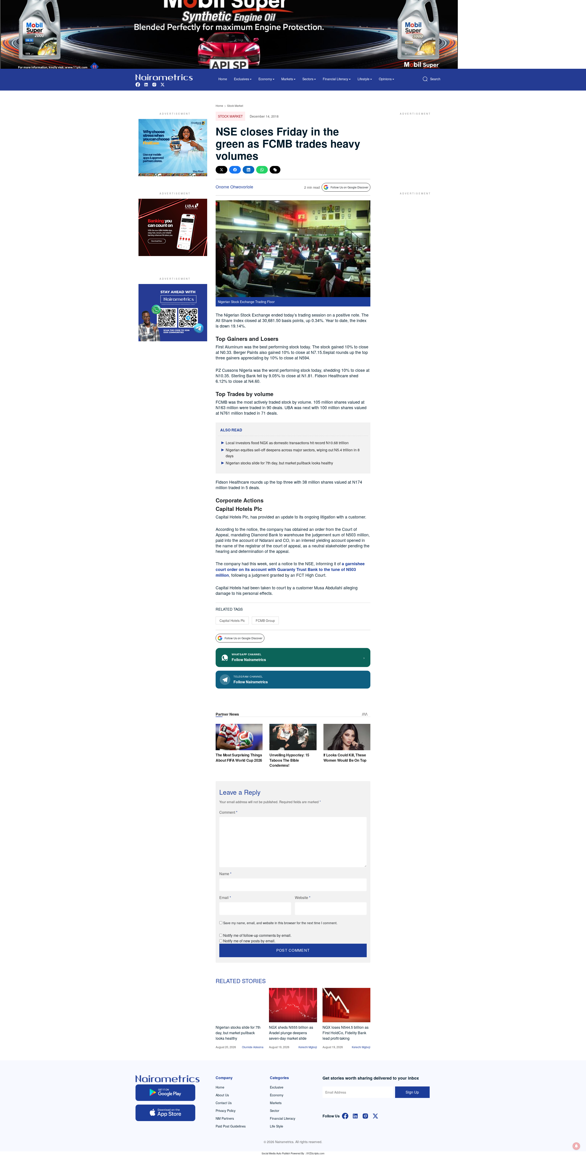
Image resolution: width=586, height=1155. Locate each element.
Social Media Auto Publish (276, 1153)
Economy (276, 1095)
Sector (274, 1110)
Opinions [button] (385, 79)
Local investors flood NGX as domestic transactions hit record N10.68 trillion (287, 442)
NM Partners (225, 1118)
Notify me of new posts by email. (249, 940)
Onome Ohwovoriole (234, 187)
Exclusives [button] (241, 79)
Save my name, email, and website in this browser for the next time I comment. (280, 923)
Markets (276, 1102)
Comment (228, 812)
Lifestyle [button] (363, 79)
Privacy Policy (226, 1110)
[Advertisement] (413, 147)
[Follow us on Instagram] (154, 84)
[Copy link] (275, 170)
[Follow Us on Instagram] (365, 1115)
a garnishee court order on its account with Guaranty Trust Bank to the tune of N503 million (290, 569)
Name (225, 873)
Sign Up (412, 1092)
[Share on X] (221, 170)
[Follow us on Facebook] (138, 84)
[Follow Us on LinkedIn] (355, 1115)
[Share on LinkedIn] (248, 170)
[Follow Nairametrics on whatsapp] (172, 312)
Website (302, 897)
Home (222, 79)
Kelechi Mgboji (307, 1047)
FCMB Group (265, 620)
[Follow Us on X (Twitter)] (375, 1115)
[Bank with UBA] (172, 227)
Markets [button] (287, 79)
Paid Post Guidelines (231, 1126)
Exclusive (276, 1087)
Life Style (276, 1126)
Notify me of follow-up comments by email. (257, 935)
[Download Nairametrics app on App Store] (165, 1113)
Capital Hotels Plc (232, 620)
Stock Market (235, 106)
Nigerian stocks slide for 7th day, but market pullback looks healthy (279, 463)
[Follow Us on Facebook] (345, 1115)
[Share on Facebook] (235, 170)
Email (225, 897)
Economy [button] (265, 79)
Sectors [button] (307, 79)
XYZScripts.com (315, 1153)
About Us (222, 1095)
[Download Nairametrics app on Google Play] (165, 1092)
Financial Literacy (282, 1118)
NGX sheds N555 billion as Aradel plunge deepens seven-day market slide (291, 1033)
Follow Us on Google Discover (349, 187)
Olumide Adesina (252, 1047)
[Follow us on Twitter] (162, 84)
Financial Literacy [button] (335, 79)
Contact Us (224, 1102)
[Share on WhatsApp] (262, 170)
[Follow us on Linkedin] (146, 84)
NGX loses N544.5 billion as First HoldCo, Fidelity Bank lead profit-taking (346, 1033)
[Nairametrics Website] (164, 76)
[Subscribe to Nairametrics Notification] (576, 1146)
